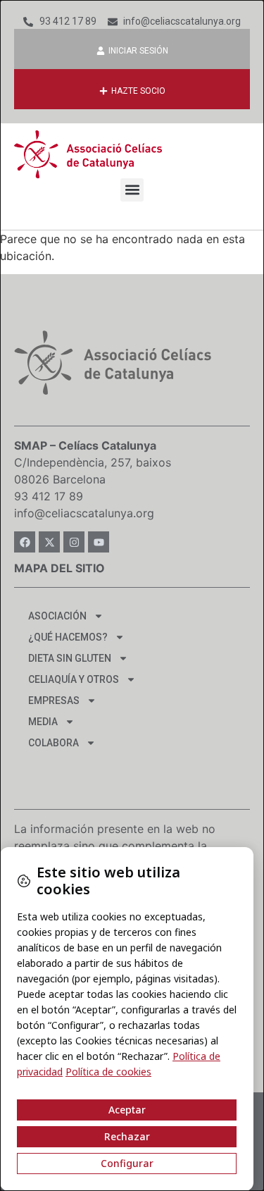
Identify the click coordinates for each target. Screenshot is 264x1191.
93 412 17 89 (48, 496)
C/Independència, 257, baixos (92, 462)
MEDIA (43, 721)
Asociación (57, 616)
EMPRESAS (54, 700)
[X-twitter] (49, 542)
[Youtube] (98, 542)
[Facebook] (24, 542)
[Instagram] (73, 542)
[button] (132, 190)
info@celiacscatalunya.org (84, 513)
